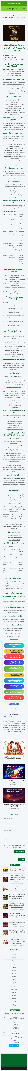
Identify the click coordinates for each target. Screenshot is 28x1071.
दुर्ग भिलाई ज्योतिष (14, 403)
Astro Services (14, 407)
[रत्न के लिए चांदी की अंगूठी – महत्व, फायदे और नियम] (5, 888)
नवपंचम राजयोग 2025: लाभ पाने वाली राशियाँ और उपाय (14, 781)
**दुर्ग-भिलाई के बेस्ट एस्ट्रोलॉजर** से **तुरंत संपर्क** (14, 697)
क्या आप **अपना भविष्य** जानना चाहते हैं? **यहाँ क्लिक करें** (14, 680)
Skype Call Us (14, 1045)
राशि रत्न (14, 980)
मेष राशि (14, 976)
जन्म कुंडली (14, 964)
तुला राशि (14, 970)
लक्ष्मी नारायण (11, 59)
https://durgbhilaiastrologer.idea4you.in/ (13, 526)
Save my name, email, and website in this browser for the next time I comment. (14, 846)
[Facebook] (9, 704)
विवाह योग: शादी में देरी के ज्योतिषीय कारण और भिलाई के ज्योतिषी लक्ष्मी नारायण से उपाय (17, 932)
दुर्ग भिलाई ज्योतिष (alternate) (14, 405)
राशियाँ (14, 983)
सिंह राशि (14, 1002)
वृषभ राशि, (14, 992)
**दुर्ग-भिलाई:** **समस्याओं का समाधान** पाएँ (13, 645)
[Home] (3, 17)
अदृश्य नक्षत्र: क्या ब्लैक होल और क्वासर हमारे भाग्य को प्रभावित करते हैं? (14, 805)
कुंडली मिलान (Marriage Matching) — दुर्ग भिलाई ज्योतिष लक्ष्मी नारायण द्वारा (14, 758)
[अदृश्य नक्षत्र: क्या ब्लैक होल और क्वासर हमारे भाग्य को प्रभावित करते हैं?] (5, 915)
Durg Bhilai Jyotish (10, 9)
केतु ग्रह (14, 961)
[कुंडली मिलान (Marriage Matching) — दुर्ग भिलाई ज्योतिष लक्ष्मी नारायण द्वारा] (5, 942)
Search (14, 857)
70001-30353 (18, 75)
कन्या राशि (14, 954)
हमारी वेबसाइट (11, 395)
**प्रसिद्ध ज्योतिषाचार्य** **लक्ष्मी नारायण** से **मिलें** (14, 675)
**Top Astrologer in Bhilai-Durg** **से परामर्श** (14, 691)
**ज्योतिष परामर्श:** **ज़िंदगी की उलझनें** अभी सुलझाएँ (14, 651)
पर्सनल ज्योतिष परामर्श (15, 708)
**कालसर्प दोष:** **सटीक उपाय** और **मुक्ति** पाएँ (13, 656)
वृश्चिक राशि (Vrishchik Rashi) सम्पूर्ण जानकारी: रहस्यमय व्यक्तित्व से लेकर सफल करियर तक (17, 896)
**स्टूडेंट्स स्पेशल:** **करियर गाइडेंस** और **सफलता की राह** (13, 669)
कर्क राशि (14, 958)
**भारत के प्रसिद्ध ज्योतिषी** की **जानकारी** (14, 686)
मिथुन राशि (14, 973)
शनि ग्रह (14, 998)
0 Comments (21, 59)
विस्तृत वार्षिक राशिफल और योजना (15, 537)
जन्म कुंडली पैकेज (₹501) (14, 539)
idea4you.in (15, 401)
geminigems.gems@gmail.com (16, 1038)
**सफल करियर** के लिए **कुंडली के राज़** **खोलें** (13, 662)
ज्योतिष (6, 59)
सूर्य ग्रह (14, 1005)
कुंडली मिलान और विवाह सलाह (14, 535)
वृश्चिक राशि (14, 989)
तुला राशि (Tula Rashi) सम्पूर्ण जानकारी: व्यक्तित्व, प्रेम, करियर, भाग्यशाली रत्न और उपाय (16, 905)
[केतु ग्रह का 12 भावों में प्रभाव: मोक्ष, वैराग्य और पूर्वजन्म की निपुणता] (5, 869)
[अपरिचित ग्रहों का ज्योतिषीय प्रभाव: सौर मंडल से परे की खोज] (5, 924)
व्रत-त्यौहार (14, 995)
